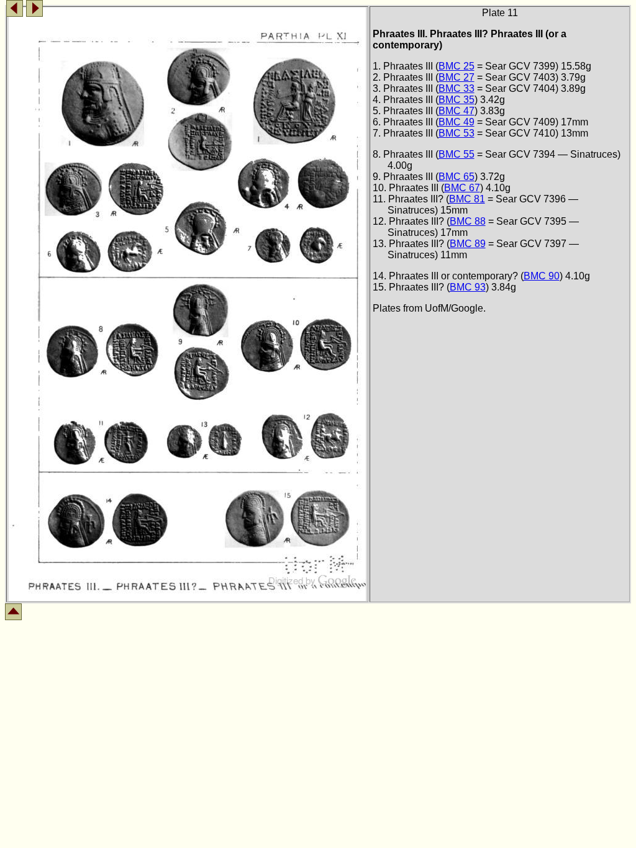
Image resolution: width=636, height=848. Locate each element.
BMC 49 (456, 122)
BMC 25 (456, 66)
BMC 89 (468, 243)
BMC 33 (456, 88)
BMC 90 (542, 276)
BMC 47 (456, 111)
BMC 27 (456, 77)
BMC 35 (456, 99)
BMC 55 (456, 154)
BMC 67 (462, 188)
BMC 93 (468, 287)
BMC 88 (468, 221)
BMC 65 (456, 176)
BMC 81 (467, 199)
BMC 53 (456, 133)
